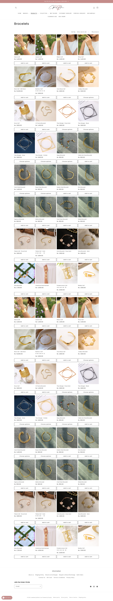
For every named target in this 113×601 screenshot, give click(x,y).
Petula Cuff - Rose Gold (20, 251)
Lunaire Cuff (39, 57)
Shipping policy (82, 597)
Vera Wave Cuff (61, 89)
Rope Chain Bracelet (41, 187)
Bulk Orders (80, 575)
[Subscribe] (40, 586)
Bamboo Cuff (39, 89)
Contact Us (42, 577)
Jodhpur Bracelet (83, 89)
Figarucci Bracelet (19, 219)
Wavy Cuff (80, 57)
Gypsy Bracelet (61, 155)
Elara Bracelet (18, 285)
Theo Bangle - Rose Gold (63, 123)
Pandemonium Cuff (62, 285)
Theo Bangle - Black (83, 123)
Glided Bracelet (82, 219)
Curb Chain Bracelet (19, 187)
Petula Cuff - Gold (40, 251)
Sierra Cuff (17, 57)
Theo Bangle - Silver (19, 155)
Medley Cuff (81, 285)
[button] (16, 7)
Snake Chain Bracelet (62, 187)
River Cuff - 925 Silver (20, 89)
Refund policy (56, 597)
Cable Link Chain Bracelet (85, 155)
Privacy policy (64, 597)
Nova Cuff (16, 123)
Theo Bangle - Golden (41, 155)
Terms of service (73, 597)
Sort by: (73, 32)
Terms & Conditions (59, 577)
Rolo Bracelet (81, 187)
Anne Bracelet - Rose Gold (64, 251)
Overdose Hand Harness (42, 285)
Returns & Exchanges (51, 575)
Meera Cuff (60, 57)
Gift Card (49, 577)
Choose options (88, 97)
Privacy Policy (70, 577)
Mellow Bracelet (40, 219)
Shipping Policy (39, 575)
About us (31, 575)
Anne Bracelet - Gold (83, 251)
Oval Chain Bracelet (62, 219)
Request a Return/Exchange (67, 575)
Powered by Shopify (47, 597)
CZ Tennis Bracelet (41, 123)
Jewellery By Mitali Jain (36, 597)
